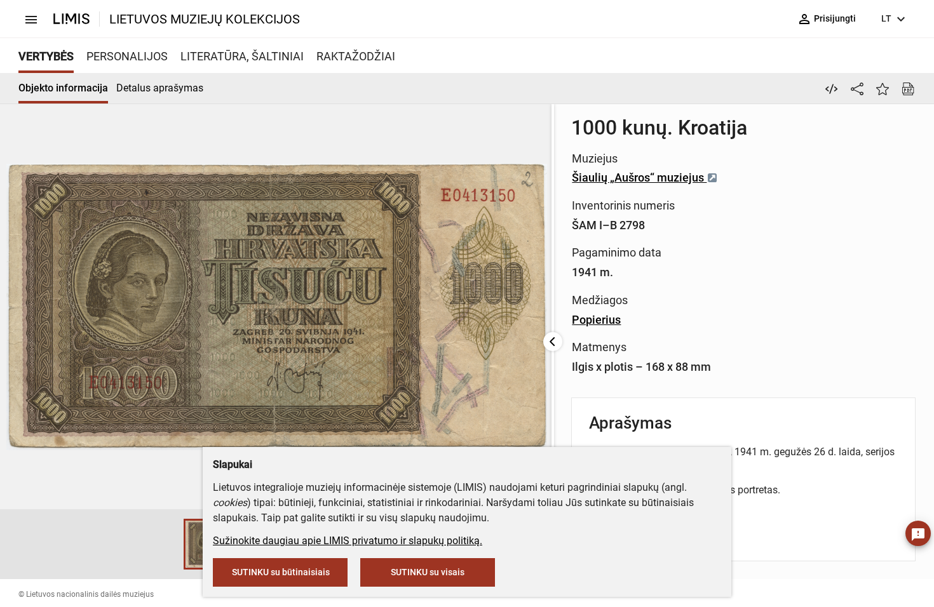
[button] (171, 544)
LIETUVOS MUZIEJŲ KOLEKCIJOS (204, 19)
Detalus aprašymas (159, 88)
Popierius (596, 319)
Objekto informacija (63, 88)
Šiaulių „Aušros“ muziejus (639, 177)
